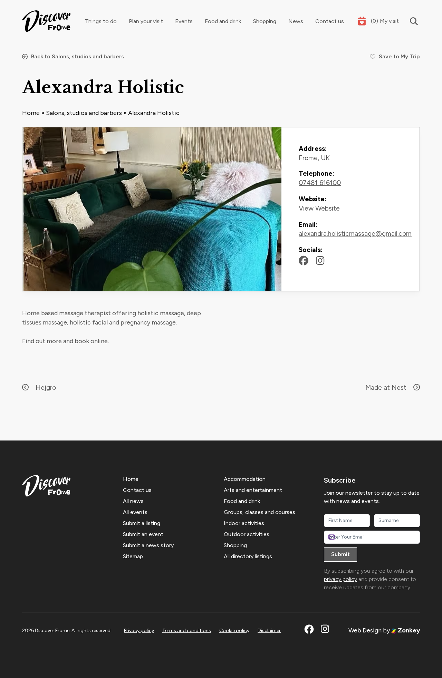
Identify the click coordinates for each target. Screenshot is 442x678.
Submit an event (143, 534)
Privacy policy (139, 630)
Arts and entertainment (253, 490)
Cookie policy (234, 630)
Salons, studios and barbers (84, 113)
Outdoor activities (246, 534)
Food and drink (223, 21)
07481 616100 (320, 183)
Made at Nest (385, 387)
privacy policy (340, 579)
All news (133, 501)
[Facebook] (303, 261)
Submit (340, 554)
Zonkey (408, 630)
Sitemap (133, 556)
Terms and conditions (186, 630)
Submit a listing (141, 523)
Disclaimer (269, 630)
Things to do (101, 21)
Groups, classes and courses (259, 512)
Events (184, 21)
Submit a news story (148, 545)
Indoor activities (244, 523)
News (295, 21)
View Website (319, 208)
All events (135, 512)
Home (31, 113)
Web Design (365, 630)
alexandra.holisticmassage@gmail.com (355, 234)
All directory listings (248, 556)
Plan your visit (146, 21)
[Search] (409, 21)
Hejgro (46, 387)
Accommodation (245, 479)
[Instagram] (320, 261)
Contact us (329, 21)
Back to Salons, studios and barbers (77, 56)
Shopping (264, 21)
